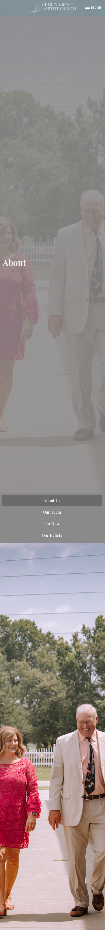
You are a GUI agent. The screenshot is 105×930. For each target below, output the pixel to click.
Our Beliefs (52, 535)
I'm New (52, 523)
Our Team (52, 512)
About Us (52, 500)
